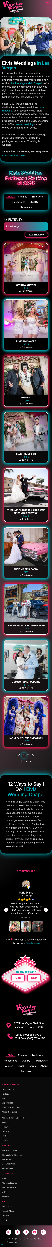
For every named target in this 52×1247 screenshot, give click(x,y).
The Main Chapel (9, 1150)
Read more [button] (26, 917)
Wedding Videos (9, 1187)
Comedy (5, 1131)
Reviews (5, 1196)
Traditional (38, 196)
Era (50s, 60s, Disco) (11, 1107)
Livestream (26, 1071)
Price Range (13, 226)
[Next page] (33, 755)
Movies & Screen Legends (13, 1118)
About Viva (7, 1206)
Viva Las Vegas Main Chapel (26, 83)
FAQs (4, 1178)
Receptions (18, 202)
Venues (9, 1066)
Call (18, 977)
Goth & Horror (8, 1089)
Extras (32, 1066)
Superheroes (7, 1103)
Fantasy (5, 1094)
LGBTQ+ (35, 202)
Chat (34, 977)
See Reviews (32, 943)
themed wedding (24, 124)
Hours (4, 1220)
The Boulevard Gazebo (12, 1155)
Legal (21, 1066)
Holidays (5, 1127)
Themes (22, 196)
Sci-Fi (4, 1098)
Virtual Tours (7, 1168)
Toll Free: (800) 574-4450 (30, 1038)
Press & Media (8, 1211)
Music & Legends (9, 1112)
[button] (46, 910)
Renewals (26, 207)
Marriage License (9, 1183)
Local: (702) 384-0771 (28, 1035)
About (44, 1066)
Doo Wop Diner (8, 1164)
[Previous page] (19, 755)
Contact (5, 1215)
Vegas (4, 1122)
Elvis (10, 196)
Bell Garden (7, 1159)
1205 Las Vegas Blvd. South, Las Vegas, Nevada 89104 (30, 1025)
